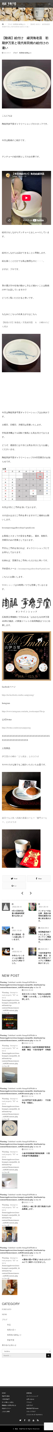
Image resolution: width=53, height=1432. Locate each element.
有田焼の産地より (25, 53)
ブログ (15, 53)
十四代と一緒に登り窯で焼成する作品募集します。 (36, 1207)
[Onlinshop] (15, 1420)
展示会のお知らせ (9, 1345)
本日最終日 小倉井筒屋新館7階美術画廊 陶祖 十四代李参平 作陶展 (36, 1048)
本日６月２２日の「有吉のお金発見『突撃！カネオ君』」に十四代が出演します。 (36, 996)
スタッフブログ (31, 1411)
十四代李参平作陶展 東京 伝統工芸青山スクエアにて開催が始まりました (44, 958)
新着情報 (29, 1393)
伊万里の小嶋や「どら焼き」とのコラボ (20, 756)
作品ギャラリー (6, 1408)
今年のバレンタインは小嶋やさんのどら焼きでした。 (18, 959)
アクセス (29, 1402)
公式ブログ (29, 1405)
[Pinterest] (33, 1420)
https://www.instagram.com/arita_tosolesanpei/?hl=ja (23, 711)
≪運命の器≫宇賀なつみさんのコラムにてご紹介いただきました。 (36, 1260)
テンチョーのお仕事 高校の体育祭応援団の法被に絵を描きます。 (44, 915)
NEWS (4, 1314)
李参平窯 (10, 1340)
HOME (4, 1393)
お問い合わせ (30, 1399)
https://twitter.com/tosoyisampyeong (16, 727)
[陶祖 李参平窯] (9, 4)
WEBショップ (8, 585)
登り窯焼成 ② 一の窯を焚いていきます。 (19, 937)
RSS (37, 1420)
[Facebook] (24, 1420)
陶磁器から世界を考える (9, 1405)
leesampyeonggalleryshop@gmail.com (34, 568)
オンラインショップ (32, 1396)
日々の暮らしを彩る (8, 1402)
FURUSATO (6, 1309)
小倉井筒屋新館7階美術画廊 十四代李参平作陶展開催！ (36, 1154)
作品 (9, 1324)
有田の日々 (11, 1330)
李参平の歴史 (6, 1396)
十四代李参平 (6, 1399)
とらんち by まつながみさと (34, 1414)
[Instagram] (29, 1420)
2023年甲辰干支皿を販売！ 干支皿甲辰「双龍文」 (36, 1101)
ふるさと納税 (6, 1411)
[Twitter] (20, 1420)
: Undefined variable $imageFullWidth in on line (23, 985)
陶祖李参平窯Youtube (32, 1408)
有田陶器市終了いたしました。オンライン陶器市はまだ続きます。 (44, 936)
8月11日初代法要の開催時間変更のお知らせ (18, 913)
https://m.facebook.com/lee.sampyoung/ (18, 695)
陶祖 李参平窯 (20, 1429)
